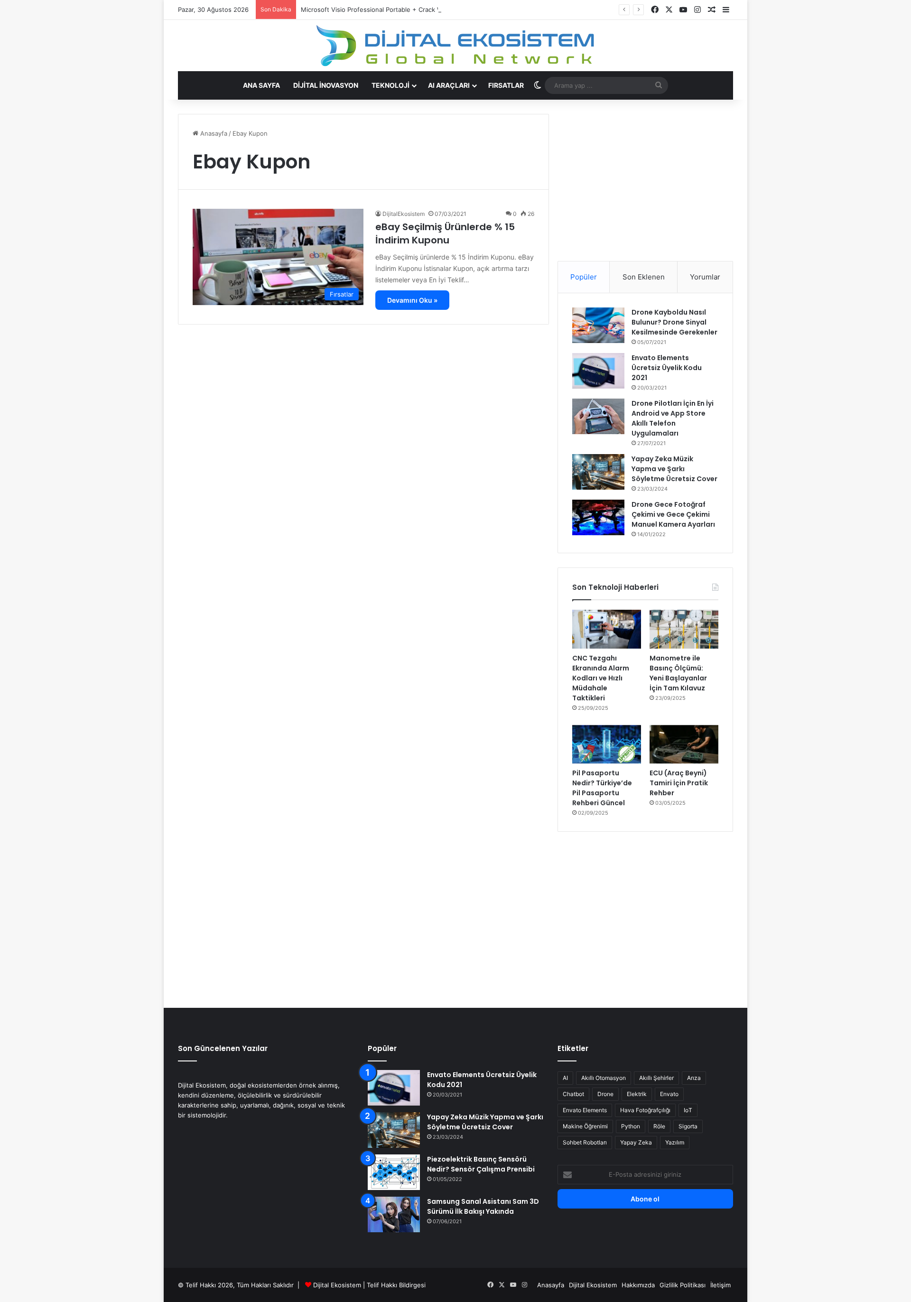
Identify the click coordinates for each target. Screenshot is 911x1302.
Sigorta (688, 1126)
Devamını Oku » (412, 300)
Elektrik (637, 1093)
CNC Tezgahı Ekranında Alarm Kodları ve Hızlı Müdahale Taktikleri (600, 678)
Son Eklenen (644, 276)
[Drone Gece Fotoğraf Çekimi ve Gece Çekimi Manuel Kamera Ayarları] (598, 517)
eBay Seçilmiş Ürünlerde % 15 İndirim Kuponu (445, 233)
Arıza (694, 1077)
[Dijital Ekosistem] (456, 45)
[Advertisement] (645, 180)
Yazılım (674, 1142)
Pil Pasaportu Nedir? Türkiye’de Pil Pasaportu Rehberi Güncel (602, 788)
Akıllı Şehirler (656, 1077)
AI (565, 1077)
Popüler (583, 276)
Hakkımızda (638, 1285)
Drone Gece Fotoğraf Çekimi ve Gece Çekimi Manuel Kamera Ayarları (673, 514)
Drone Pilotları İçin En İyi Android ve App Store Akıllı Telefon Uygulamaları (673, 418)
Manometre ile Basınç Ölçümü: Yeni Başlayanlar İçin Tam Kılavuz (678, 673)
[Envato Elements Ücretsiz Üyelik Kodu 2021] (598, 371)
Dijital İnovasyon (325, 85)
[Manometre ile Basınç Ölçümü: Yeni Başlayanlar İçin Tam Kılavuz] (684, 629)
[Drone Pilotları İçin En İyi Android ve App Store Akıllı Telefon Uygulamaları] (598, 416)
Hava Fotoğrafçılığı (645, 1110)
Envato (669, 1093)
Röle (659, 1126)
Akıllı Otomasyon (603, 1077)
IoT (688, 1110)
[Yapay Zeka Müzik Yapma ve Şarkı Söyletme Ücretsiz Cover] (598, 472)
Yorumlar (705, 276)
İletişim (720, 1285)
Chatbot (573, 1093)
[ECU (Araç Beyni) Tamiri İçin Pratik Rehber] (684, 744)
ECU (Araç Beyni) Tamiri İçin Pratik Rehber (679, 783)
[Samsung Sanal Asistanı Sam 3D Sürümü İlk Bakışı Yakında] (394, 1214)
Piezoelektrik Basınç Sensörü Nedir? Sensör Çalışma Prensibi (481, 1164)
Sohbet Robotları (585, 1142)
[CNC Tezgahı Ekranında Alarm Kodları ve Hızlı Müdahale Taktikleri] (606, 629)
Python (630, 1126)
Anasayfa (212, 133)
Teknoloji (390, 85)
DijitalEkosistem (403, 213)
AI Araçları (449, 85)
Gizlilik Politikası (683, 1285)
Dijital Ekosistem (337, 1285)
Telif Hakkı (382, 1285)
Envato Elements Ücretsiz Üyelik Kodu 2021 (667, 367)
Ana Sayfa (261, 85)
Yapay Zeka (636, 1142)
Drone (605, 1093)
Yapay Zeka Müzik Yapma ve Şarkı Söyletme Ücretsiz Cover (674, 469)
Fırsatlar (506, 85)
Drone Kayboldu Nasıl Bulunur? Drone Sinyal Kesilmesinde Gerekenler (674, 322)
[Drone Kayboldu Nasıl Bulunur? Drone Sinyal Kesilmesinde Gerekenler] (598, 325)
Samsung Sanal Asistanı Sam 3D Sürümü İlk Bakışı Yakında (483, 1206)
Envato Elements (585, 1110)
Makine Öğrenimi (585, 1126)
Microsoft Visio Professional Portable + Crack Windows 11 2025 (395, 9)
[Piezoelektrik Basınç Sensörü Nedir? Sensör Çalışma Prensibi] (394, 1172)
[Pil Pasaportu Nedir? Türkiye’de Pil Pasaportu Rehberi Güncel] (606, 744)
